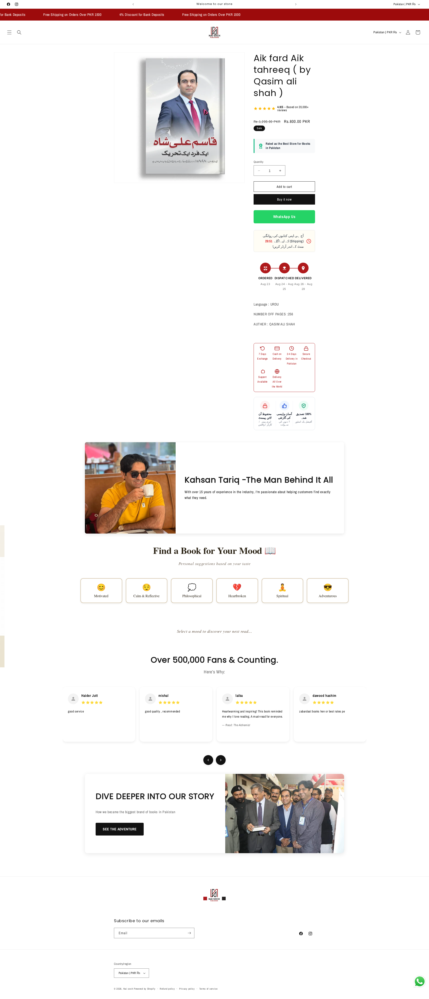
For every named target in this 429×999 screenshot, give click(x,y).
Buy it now (284, 199)
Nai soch (128, 988)
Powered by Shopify (145, 988)
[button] (9, 32)
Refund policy (167, 988)
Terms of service (208, 988)
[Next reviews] (221, 760)
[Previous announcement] (133, 4)
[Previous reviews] (208, 760)
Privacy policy (187, 988)
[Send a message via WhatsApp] (420, 981)
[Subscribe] (189, 933)
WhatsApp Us (284, 216)
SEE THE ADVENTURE (120, 829)
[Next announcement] (296, 4)
